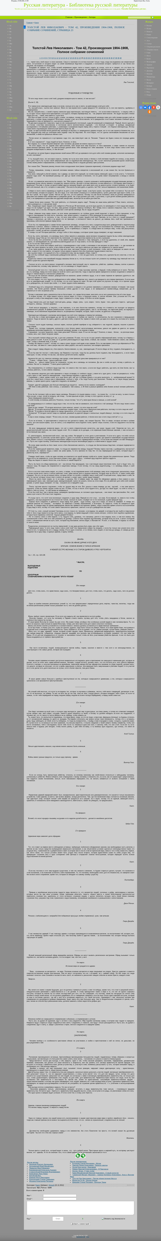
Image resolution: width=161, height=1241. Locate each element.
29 (96, 58)
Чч (10, 95)
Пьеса (149, 56)
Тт (10, 80)
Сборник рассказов (153, 47)
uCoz (87, 1236)
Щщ (10, 101)
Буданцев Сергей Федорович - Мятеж (86, 1163)
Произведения (80, 17)
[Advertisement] (14, 249)
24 (84, 58)
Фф (10, 86)
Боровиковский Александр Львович (42, 1170)
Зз (10, 47)
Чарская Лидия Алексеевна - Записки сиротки (90, 1165)
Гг (10, 35)
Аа (10, 25)
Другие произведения (78, 1162)
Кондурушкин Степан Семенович (41, 1179)
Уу (10, 83)
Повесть (149, 32)
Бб (10, 29)
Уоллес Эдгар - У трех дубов (83, 1171)
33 (105, 58)
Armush (51, 1185)
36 (111, 58)
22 (80, 58)
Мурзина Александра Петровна (41, 1181)
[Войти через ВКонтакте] (145, 107)
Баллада (149, 86)
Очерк (149, 95)
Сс (10, 77)
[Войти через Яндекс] (154, 107)
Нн (10, 65)
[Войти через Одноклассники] (149, 112)
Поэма (149, 29)
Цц (10, 92)
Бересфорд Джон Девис (38, 1174)
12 (57, 58)
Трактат (149, 65)
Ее (10, 41)
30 (98, 58)
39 (118, 58)
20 (75, 58)
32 (102, 58)
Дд (10, 38)
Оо (10, 68)
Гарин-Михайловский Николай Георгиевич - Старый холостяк (95, 1173)
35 (109, 58)
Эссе (148, 41)
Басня (149, 59)
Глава (148, 53)
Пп (10, 71)
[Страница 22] (78, 1157)
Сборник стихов (152, 50)
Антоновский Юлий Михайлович (41, 1166)
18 (71, 58)
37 (114, 58)
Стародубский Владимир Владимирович (44, 1172)
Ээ (10, 104)
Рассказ (149, 25)
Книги (36, 23)
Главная (69, 17)
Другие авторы (32, 1162)
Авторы (92, 17)
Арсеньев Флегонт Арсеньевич (41, 1164)
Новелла (149, 74)
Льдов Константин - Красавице (84, 1167)
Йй (10, 53)
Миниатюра (151, 77)
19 (73, 58)
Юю (10, 107)
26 (89, 58)
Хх (10, 89)
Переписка (150, 68)
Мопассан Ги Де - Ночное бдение (84, 1180)
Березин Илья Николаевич (39, 1177)
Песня (149, 80)
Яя (10, 110)
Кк (10, 56)
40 (121, 58)
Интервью (150, 83)
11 (55, 58)
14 (62, 58)
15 (64, 58)
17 (68, 58)
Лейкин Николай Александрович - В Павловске (90, 1169)
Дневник (150, 71)
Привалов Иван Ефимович (39, 1168)
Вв (10, 32)
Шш (10, 98)
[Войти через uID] (141, 107)
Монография (151, 62)
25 (87, 58)
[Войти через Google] (158, 107)
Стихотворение (152, 38)
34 (107, 58)
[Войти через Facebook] (149, 107)
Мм (10, 62)
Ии (10, 50)
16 (66, 58)
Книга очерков (152, 89)
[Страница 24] (83, 1157)
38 (116, 58)
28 (93, 58)
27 (91, 58)
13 (59, 58)
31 (100, 58)
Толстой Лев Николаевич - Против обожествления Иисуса (94, 1178)
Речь (148, 92)
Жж (10, 44)
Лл (10, 59)
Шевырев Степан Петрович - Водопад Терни (89, 1182)
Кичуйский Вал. (35, 1176)
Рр (10, 74)
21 (77, 58)
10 (53, 58)
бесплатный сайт (81, 1236)
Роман (149, 35)
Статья (149, 44)
